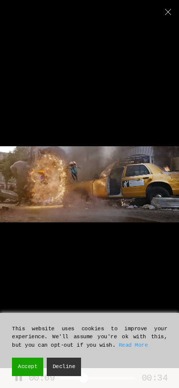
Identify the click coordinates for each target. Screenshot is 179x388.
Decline (64, 367)
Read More (133, 345)
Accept (27, 367)
